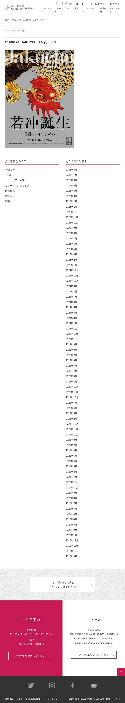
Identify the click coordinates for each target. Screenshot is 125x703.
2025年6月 (71, 243)
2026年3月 (71, 196)
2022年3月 (71, 413)
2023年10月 (72, 339)
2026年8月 (71, 169)
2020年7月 (71, 503)
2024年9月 (71, 286)
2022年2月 (71, 418)
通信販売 (10, 190)
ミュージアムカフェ (16, 180)
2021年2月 (71, 471)
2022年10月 (72, 397)
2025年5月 (71, 249)
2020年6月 (71, 508)
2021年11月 (72, 429)
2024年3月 (71, 318)
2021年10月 (72, 434)
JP (77, 4)
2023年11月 (72, 333)
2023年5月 (71, 365)
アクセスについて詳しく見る (94, 654)
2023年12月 (72, 328)
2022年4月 (71, 408)
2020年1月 (71, 535)
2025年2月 (71, 259)
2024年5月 (71, 307)
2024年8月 (71, 291)
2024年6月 (71, 302)
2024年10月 (72, 280)
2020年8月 (71, 498)
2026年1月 (71, 206)
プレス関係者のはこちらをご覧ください (62, 584)
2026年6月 (71, 180)
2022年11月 (72, 392)
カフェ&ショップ (89, 10)
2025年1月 (71, 265)
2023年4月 (71, 370)
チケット (114, 10)
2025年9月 (71, 227)
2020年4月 (71, 519)
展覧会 (8, 196)
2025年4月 (71, 254)
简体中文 (100, 4)
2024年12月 (72, 270)
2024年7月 (71, 296)
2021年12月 (72, 423)
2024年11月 (72, 275)
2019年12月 (72, 540)
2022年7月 (71, 402)
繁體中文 (115, 4)
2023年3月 (71, 376)
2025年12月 (72, 212)
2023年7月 (71, 355)
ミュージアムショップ (17, 185)
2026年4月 (71, 190)
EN (88, 4)
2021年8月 (71, 439)
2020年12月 (72, 482)
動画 (7, 201)
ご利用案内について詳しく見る (31, 656)
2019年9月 (71, 556)
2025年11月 (72, 217)
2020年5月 (71, 513)
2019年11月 (72, 545)
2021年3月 (71, 466)
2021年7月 (71, 445)
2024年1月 (71, 323)
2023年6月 (71, 360)
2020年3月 (71, 524)
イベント (10, 174)
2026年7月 (71, 174)
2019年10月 (72, 551)
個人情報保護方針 (33, 699)
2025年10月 (72, 222)
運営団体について (13, 699)
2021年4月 (71, 461)
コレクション (46, 10)
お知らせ (10, 169)
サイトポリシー (52, 699)
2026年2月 (71, 201)
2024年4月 (71, 312)
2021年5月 (71, 455)
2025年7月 (71, 238)
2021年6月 (71, 450)
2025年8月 (71, 233)
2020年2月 (71, 529)
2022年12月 (72, 386)
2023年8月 (71, 349)
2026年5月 (71, 185)
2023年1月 (71, 381)
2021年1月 (71, 476)
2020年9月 (71, 492)
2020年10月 (72, 487)
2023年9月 (71, 344)
